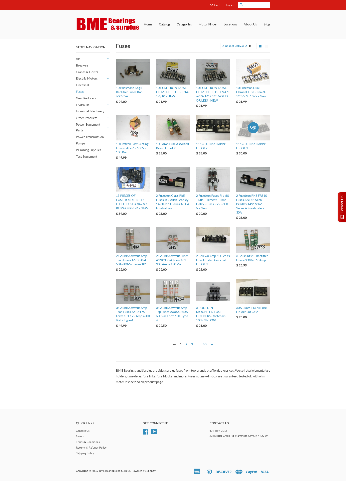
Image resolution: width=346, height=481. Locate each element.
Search (80, 436)
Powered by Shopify (144, 470)
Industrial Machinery (90, 111)
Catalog (164, 24)
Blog (267, 24)
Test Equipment (86, 156)
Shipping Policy (85, 453)
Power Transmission (90, 137)
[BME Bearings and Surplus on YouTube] (154, 433)
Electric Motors (87, 78)
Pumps (80, 143)
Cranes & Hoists (87, 72)
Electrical (82, 85)
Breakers (82, 65)
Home (148, 24)
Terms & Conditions (88, 442)
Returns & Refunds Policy (91, 447)
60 (204, 344)
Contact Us (83, 430)
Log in (229, 5)
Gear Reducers (86, 98)
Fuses (80, 91)
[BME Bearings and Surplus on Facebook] (146, 433)
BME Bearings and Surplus (114, 470)
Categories (184, 24)
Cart (217, 5)
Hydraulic (83, 105)
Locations (230, 24)
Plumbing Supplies (88, 150)
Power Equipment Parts (88, 127)
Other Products (86, 118)
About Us (250, 24)
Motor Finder (207, 24)
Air (78, 59)
